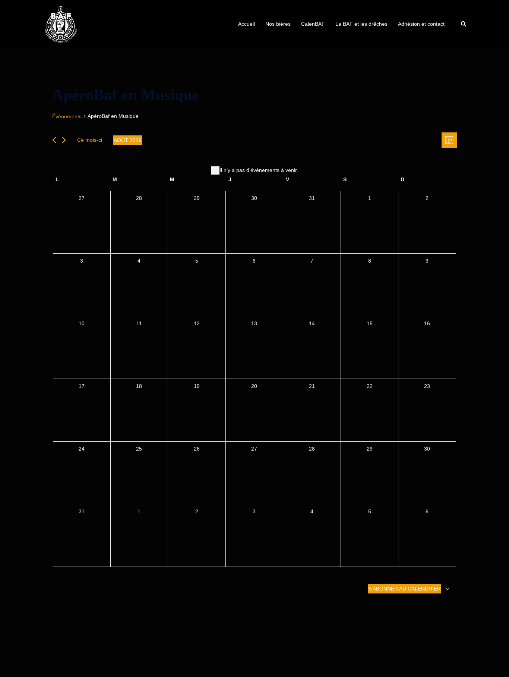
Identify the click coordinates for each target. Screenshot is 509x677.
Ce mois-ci (89, 140)
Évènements (67, 116)
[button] (464, 24)
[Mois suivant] (64, 140)
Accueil (246, 24)
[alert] (254, 170)
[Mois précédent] (54, 140)
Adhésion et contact (421, 24)
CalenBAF (313, 24)
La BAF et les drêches (361, 24)
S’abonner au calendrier (404, 589)
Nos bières (278, 24)
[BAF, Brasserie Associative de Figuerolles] (60, 24)
